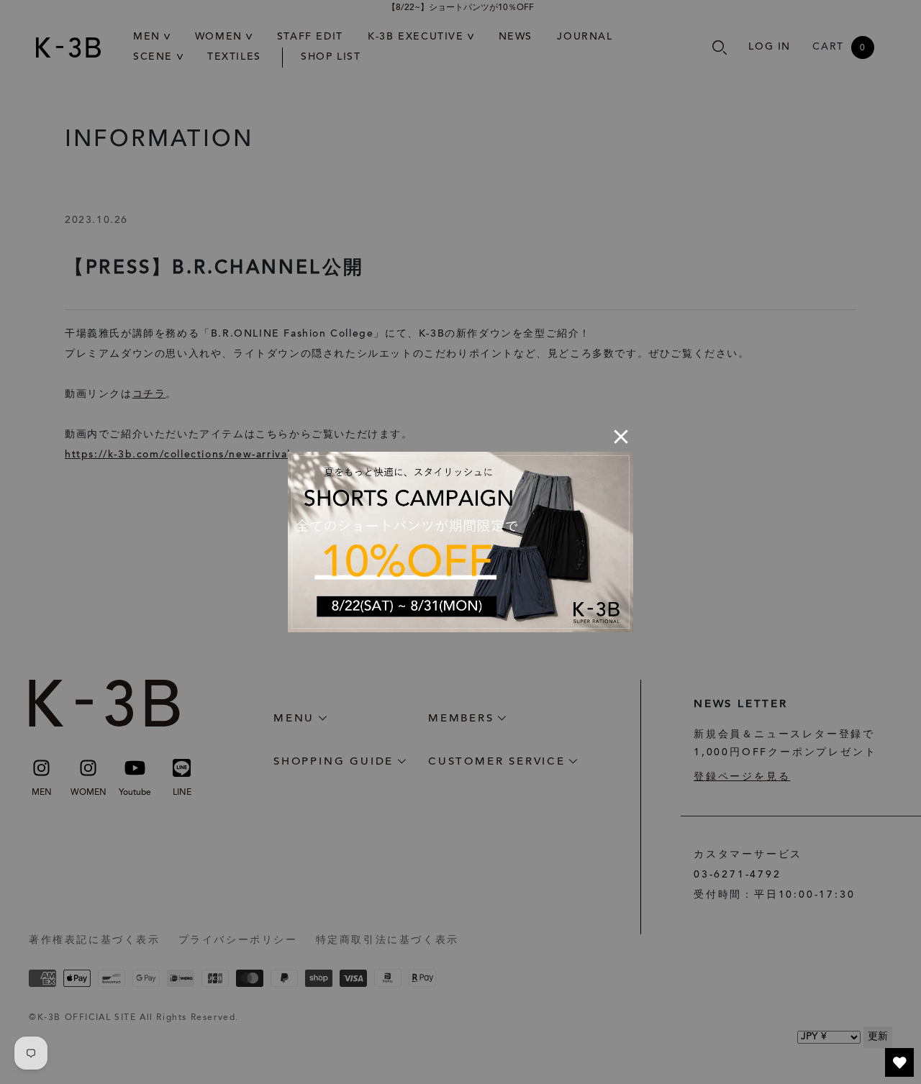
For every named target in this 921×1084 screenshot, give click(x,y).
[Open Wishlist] (899, 1062)
